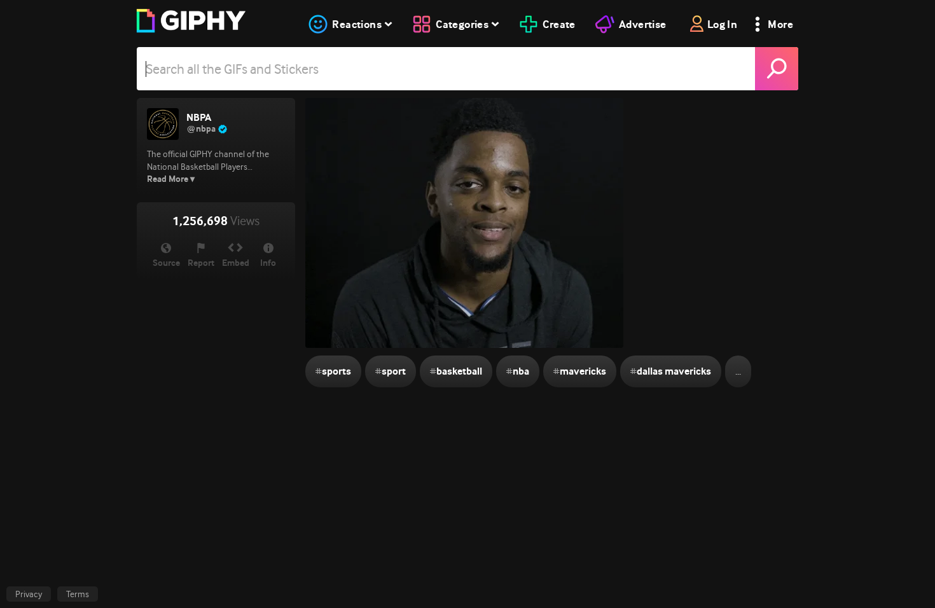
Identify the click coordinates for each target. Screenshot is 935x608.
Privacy (28, 594)
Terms (77, 594)
